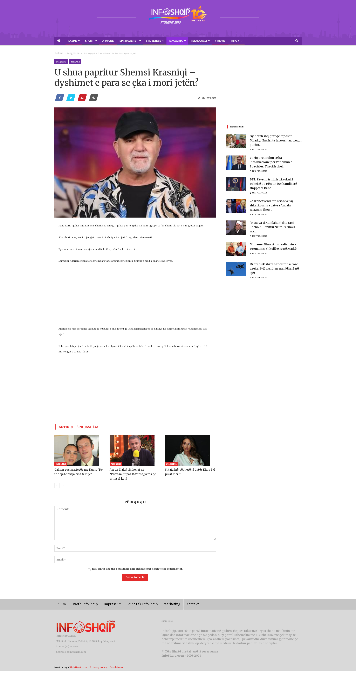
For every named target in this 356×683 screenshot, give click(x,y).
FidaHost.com (78, 661)
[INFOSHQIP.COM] (178, 16)
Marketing (160, 598)
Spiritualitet (108, 41)
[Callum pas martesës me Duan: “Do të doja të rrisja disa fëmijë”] (79, 448)
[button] (297, 41)
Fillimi (60, 598)
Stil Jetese (128, 41)
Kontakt (178, 598)
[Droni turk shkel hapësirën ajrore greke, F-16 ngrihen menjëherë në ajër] (236, 260)
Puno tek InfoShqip (134, 598)
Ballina (58, 53)
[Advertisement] (135, 297)
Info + (190, 41)
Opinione (92, 41)
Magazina (145, 41)
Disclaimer (116, 661)
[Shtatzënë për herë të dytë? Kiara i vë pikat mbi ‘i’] (190, 448)
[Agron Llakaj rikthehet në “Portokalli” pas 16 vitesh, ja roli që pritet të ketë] (135, 448)
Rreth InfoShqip (82, 598)
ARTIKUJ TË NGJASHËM (74, 426)
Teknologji (163, 41)
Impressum (107, 598)
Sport (79, 41)
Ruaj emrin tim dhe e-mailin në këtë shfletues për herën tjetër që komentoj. (137, 562)
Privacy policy (98, 661)
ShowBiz (75, 61)
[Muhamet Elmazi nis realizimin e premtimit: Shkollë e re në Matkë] (236, 240)
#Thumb (179, 41)
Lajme (66, 41)
